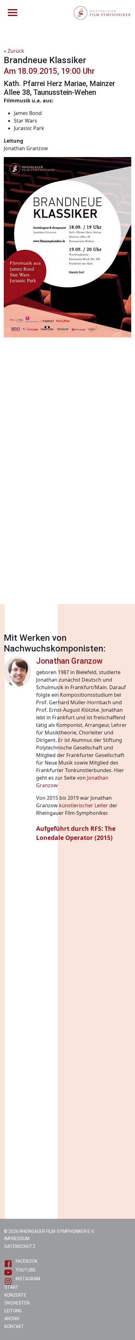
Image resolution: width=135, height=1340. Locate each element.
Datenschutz (19, 1246)
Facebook (26, 1261)
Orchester (17, 1302)
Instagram (28, 1278)
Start (11, 1287)
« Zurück (14, 50)
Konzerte (15, 1295)
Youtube (26, 1269)
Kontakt (14, 1326)
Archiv (11, 1318)
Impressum (17, 1238)
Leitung (13, 1310)
